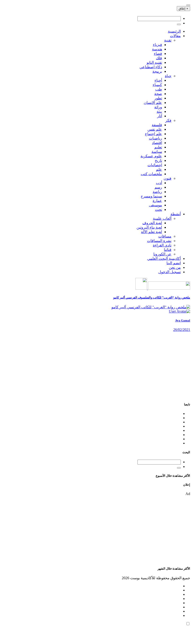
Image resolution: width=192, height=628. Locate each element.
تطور (158, 98)
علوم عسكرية (151, 156)
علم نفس (155, 129)
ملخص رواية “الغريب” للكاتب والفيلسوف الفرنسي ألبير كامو (151, 297)
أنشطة (175, 214)
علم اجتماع (153, 134)
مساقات (164, 236)
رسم (158, 187)
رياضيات (155, 138)
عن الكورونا (162, 254)
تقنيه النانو (154, 62)
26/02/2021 (181, 330)
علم (159, 169)
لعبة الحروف (152, 223)
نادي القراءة (162, 245)
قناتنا (167, 250)
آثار (159, 116)
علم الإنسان (153, 103)
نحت (158, 210)
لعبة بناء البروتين (149, 227)
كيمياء (157, 85)
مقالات (175, 36)
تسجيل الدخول (169, 272)
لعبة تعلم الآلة (151, 232)
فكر (168, 120)
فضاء (158, 54)
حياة (168, 76)
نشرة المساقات (159, 241)
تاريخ (158, 161)
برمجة (157, 71)
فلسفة (157, 125)
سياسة (156, 152)
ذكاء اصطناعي (151, 67)
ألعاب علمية (162, 218)
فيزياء (157, 45)
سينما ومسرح (151, 196)
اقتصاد (157, 143)
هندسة (157, 49)
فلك (159, 58)
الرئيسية (174, 31)
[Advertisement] (96, 364)
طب (158, 89)
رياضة (157, 192)
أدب (159, 183)
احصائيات (155, 165)
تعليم (158, 147)
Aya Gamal (182, 320)
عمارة (157, 201)
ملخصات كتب (151, 174)
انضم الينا (173, 263)
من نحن (175, 267)
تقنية (167, 40)
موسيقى (155, 205)
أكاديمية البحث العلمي (164, 259)
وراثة (158, 107)
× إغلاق (183, 8)
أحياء (158, 80)
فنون (167, 178)
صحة (158, 94)
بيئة (159, 111)
